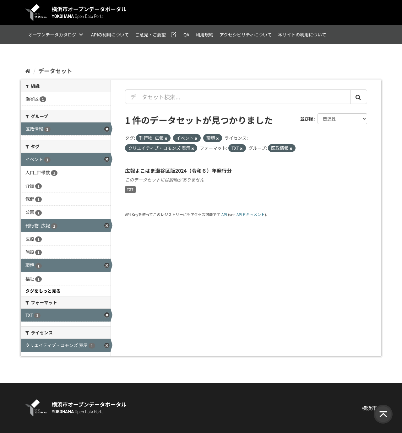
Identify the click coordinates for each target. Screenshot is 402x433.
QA (186, 34)
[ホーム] (27, 71)
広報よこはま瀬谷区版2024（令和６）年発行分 (178, 170)
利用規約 (204, 34)
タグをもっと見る (43, 291)
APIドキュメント (250, 214)
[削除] (166, 138)
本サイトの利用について (302, 34)
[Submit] (358, 96)
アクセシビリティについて (246, 34)
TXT (130, 189)
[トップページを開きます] (76, 12)
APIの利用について (110, 34)
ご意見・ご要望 (150, 34)
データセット (55, 71)
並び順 (306, 119)
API (224, 214)
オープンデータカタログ (52, 34)
